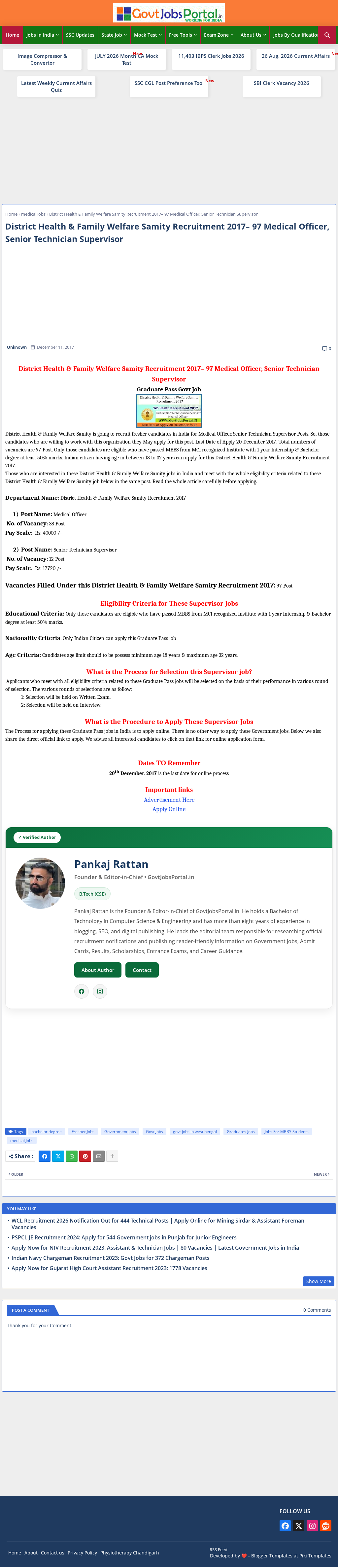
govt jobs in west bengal (195, 1131)
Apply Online (169, 809)
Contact (142, 970)
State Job (112, 35)
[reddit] (325, 1525)
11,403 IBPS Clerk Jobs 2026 (211, 56)
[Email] (99, 1156)
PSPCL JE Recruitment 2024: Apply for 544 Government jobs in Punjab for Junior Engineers (124, 1237)
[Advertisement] (169, 149)
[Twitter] (58, 1156)
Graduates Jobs (241, 1131)
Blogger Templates (271, 1555)
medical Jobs (33, 214)
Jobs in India (40, 35)
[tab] (12, 35)
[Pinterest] (85, 1156)
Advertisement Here (169, 799)
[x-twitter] (298, 1525)
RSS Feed (218, 1549)
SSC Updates (80, 35)
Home (12, 35)
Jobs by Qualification (296, 35)
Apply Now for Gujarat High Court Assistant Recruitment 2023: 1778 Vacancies (109, 1268)
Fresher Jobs (83, 1131)
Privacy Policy (82, 1552)
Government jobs (120, 1131)
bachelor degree (46, 1131)
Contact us (52, 1552)
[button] (327, 35)
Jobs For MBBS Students (287, 1131)
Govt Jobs (154, 1131)
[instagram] (312, 1525)
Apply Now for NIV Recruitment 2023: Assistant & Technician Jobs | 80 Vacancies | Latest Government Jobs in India (155, 1247)
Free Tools (180, 35)
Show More (318, 1281)
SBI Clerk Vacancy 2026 (281, 83)
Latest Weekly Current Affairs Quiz (56, 86)
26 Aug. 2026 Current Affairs (296, 56)
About (31, 1552)
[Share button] (112, 1156)
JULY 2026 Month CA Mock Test (126, 59)
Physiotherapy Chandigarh (129, 1552)
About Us (251, 35)
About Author (98, 970)
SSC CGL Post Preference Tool (169, 83)
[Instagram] (100, 991)
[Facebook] (81, 991)
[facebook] (285, 1525)
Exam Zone (216, 35)
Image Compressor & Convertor (42, 59)
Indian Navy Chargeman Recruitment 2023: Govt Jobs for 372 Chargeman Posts (111, 1258)
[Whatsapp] (72, 1156)
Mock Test (145, 35)
